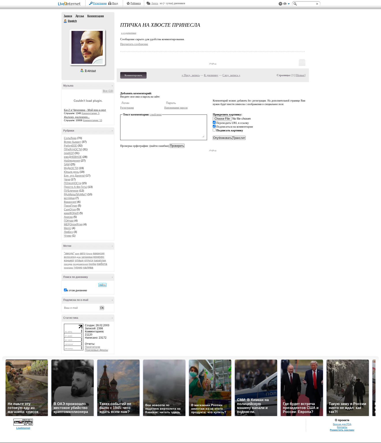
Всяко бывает (72, 141)
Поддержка (280, 4)
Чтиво (67, 235)
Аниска (68, 217)
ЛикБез (68, 232)
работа (102, 264)
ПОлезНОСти (72, 183)
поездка (68, 264)
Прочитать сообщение (134, 44)
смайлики (156, 114)
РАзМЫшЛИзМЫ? (75, 194)
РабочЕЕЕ (70, 145)
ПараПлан (70, 205)
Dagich (65, 21)
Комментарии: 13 (92, 120)
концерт (69, 260)
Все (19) (108, 90)
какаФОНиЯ (71, 213)
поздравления (80, 264)
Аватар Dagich (87, 47)
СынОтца (70, 209)
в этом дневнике (77, 290)
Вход (115, 3)
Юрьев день (71, 171)
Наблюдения (72, 160)
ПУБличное (71, 190)
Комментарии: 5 (90, 113)
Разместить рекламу (342, 430)
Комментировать (133, 75)
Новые (300, 75)
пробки (92, 264)
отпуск (88, 260)
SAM (67, 164)
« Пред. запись (191, 75)
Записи (68, 15)
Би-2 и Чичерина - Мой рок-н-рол (85, 110)
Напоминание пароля (176, 107)
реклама (68, 267)
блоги (89, 253)
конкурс (98, 256)
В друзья (90, 70)
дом (79, 257)
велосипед (70, 257)
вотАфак (69, 198)
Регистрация (100, 3)
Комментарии (95, 15)
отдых (79, 260)
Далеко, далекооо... (77, 117)
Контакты (342, 427)
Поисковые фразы (96, 350)
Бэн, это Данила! (74, 175)
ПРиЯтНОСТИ (73, 149)
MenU (67, 228)
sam (77, 253)
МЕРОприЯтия (73, 224)
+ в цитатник (128, 32)
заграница (87, 257)
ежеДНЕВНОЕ (73, 156)
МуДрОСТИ (71, 168)
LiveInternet (70, 4)
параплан (100, 260)
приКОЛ (69, 153)
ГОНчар (69, 220)
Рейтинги (136, 3)
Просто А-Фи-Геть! (75, 187)
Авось (154, 3)
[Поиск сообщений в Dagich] (102, 285)
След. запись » (231, 75)
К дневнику (211, 75)
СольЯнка (70, 138)
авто (83, 253)
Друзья (79, 15)
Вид (286, 4)
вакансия (99, 253)
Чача (67, 179)
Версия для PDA (342, 424)
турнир (78, 267)
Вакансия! (70, 202)
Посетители (92, 347)
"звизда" (69, 253)
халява (88, 267)
